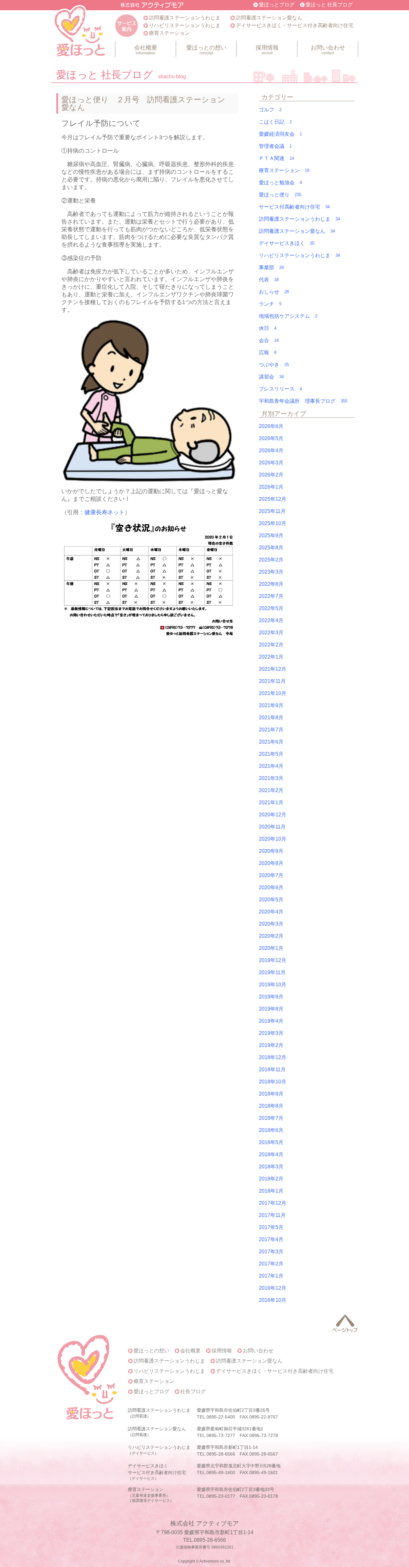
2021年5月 (271, 754)
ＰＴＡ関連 (276, 158)
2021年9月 (271, 705)
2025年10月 (272, 523)
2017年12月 (272, 1203)
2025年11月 (272, 511)
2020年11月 (272, 826)
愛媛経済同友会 (280, 134)
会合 (269, 340)
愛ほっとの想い (206, 49)
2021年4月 (271, 766)
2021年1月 (271, 802)
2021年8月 (271, 717)
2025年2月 (271, 559)
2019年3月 (271, 1033)
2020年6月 (271, 887)
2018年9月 (271, 1094)
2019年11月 (272, 972)
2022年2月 (271, 644)
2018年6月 (271, 1130)
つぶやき (274, 364)
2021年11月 (272, 681)
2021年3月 (271, 778)
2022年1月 (271, 657)
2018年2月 (271, 1178)
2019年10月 (272, 984)
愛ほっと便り (280, 194)
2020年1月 (271, 948)
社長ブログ (193, 1391)
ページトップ (345, 1323)
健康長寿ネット (104, 512)
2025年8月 (271, 547)
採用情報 (267, 49)
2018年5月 (271, 1142)
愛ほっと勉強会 (280, 182)
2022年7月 (271, 596)
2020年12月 (272, 814)
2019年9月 (271, 996)
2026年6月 (271, 426)
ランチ (270, 304)
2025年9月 (271, 535)
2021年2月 (271, 790)
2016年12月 (272, 1288)
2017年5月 (271, 1227)
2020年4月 (271, 911)
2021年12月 (272, 669)
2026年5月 (271, 438)
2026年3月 (271, 462)
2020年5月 (271, 899)
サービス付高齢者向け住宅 (294, 207)
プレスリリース (280, 389)
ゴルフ (270, 109)
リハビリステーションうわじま (184, 25)
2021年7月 (271, 729)
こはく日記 (275, 122)
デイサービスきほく (286, 243)
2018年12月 (272, 1057)
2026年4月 (271, 450)
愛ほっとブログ (277, 4)
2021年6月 (271, 742)
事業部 (271, 267)
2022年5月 (271, 608)
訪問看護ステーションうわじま (184, 17)
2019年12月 (272, 960)
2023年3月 (271, 572)
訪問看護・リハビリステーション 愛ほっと (80, 32)
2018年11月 (272, 1069)
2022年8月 (271, 584)
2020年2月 (271, 936)
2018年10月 (272, 1081)
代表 (269, 279)
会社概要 (145, 49)
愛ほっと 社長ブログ (329, 4)
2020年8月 (271, 863)
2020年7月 (271, 875)
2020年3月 (271, 924)
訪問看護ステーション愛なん (269, 17)
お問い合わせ (328, 49)
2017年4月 (271, 1239)
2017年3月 (271, 1251)
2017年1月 (271, 1276)
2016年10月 (272, 1300)
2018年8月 (271, 1106)
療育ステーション (169, 33)
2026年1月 (271, 487)
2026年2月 (271, 475)
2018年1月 (271, 1191)
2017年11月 (272, 1215)
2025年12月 (272, 499)
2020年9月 (271, 851)
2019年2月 (271, 1045)
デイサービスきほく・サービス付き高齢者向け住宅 (294, 25)
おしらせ (274, 291)
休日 (267, 328)
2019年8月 (271, 1009)
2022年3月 (271, 632)
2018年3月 (271, 1166)
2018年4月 (271, 1154)
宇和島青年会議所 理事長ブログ (303, 401)
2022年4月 (271, 620)
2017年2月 (271, 1263)
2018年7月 (271, 1118)
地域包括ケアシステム (288, 316)
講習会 (271, 376)
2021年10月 (272, 693)
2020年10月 (272, 839)
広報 (267, 352)
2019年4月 (271, 1021)
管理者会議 (275, 146)
